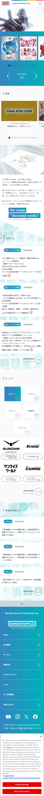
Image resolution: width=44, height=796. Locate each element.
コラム (6, 684)
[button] (9, 65)
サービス (6, 654)
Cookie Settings (22, 784)
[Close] (41, 736)
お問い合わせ (8, 704)
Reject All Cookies (22, 791)
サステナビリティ (10, 674)
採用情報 (10, 694)
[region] (22, 764)
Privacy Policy (8, 776)
